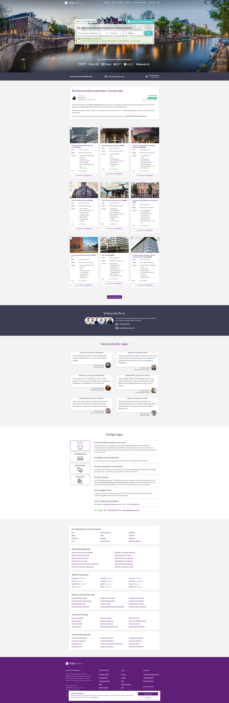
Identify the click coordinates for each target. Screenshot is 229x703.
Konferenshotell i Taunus (136, 604)
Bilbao (73, 535)
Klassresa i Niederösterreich (137, 621)
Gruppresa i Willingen (107, 641)
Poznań (74, 581)
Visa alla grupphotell (114, 297)
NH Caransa (105, 255)
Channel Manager (104, 681)
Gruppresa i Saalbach (106, 638)
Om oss (128, 2)
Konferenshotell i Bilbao (136, 601)
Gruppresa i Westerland (136, 646)
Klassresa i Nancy (134, 618)
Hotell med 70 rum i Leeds (79, 561)
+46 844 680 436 (154, 75)
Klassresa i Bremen (77, 618)
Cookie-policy (94, 697)
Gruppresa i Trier (77, 646)
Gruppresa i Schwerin (106, 646)
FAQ (113, 2)
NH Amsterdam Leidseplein (110, 145)
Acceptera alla (148, 694)
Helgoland (132, 586)
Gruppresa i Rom (105, 604)
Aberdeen (103, 538)
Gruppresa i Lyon (77, 643)
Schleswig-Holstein (135, 541)
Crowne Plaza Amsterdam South (81, 255)
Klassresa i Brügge (105, 618)
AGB (100, 684)
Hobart (131, 584)
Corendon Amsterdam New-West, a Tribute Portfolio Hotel (143, 256)
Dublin (102, 586)
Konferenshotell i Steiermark (80, 606)
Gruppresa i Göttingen (78, 641)
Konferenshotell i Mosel (136, 598)
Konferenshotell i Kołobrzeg (137, 606)
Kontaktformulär (148, 681)
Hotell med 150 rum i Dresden (123, 558)
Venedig (102, 578)
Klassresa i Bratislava (106, 623)
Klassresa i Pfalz (76, 626)
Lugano (102, 584)
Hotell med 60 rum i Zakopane (123, 561)
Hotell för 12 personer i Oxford (123, 566)
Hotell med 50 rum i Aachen (122, 555)
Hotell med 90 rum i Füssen (80, 558)
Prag (73, 541)
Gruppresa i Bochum (135, 641)
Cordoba (131, 535)
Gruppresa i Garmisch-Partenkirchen (111, 643)
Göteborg (103, 581)
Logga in (151, 2)
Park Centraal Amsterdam (79, 200)
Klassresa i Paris (76, 621)
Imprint (123, 678)
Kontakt (120, 2)
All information (103, 687)
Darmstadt (75, 578)
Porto (102, 535)
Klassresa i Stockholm (107, 621)
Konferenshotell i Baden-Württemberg (112, 606)
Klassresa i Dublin (77, 623)
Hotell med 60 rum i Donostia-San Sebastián (85, 564)
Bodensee (132, 532)
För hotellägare (139, 2)
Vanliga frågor (103, 678)
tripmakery (128, 59)
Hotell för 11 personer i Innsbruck (124, 552)
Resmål (107, 2)
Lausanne (132, 578)
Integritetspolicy (126, 684)
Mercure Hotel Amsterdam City (112, 200)
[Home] (73, 3)
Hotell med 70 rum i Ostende (80, 555)
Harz (73, 586)
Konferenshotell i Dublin (107, 598)
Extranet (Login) (104, 674)
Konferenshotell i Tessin (107, 601)
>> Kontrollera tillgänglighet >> (84, 175)
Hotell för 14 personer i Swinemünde (83, 566)
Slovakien (132, 581)
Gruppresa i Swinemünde (79, 638)
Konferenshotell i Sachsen (137, 626)
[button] (133, 3)
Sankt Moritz (76, 584)
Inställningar (147, 697)
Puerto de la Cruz (105, 532)
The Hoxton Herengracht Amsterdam (144, 200)
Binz (73, 532)
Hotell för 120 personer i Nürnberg (82, 552)
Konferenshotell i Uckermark (109, 626)
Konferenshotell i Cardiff (79, 598)
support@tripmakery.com (116, 76)
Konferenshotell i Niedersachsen (82, 601)
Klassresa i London (134, 623)
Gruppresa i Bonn (134, 643)
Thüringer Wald (105, 541)
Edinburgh (132, 538)
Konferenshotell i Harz (78, 604)
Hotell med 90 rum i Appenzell (123, 564)
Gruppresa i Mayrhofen (136, 638)
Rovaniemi (75, 538)
